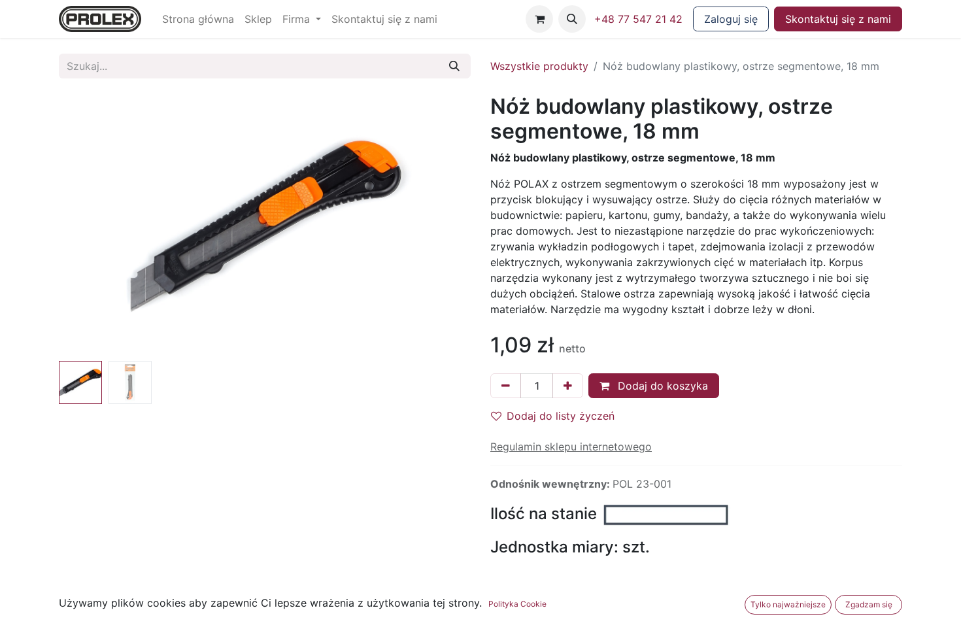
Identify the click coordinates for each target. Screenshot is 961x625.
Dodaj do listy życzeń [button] (561, 415)
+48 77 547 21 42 (638, 18)
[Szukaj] (454, 66)
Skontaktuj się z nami (838, 18)
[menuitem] (198, 19)
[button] (572, 19)
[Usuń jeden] (505, 385)
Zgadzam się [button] (868, 604)
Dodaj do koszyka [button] (661, 385)
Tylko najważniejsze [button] (788, 604)
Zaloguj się (731, 18)
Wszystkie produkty (539, 66)
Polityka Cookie (517, 604)
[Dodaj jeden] (567, 385)
